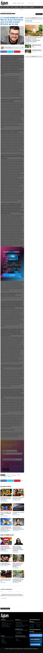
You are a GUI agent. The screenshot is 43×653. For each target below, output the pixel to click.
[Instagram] (40, 3)
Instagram (39, 624)
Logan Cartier (3, 582)
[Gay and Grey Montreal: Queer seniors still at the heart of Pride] (18, 574)
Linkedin (32, 626)
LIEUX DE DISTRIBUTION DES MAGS (35, 630)
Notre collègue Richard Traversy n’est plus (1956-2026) (36, 45)
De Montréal (9, 13)
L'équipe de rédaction (4, 565)
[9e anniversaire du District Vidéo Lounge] (6, 558)
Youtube (32, 627)
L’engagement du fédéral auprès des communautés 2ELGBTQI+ (18, 528)
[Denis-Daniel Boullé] (2, 48)
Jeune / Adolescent (4, 476)
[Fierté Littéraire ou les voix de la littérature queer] (6, 507)
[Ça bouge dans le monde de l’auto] (18, 507)
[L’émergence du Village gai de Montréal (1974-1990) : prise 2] (6, 492)
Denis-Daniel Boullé (8, 47)
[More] (22, 52)
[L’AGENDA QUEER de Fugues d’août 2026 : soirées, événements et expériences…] (6, 541)
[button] (41, 7)
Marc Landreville (16, 582)
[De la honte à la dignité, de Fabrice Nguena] (18, 492)
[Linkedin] (30, 626)
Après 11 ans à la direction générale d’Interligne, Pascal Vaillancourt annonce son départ (18, 548)
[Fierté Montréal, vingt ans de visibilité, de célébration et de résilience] (18, 558)
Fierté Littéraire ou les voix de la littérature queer (5, 513)
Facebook (32, 624)
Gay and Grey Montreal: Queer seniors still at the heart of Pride (18, 580)
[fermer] (23, 247)
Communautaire (3, 13)
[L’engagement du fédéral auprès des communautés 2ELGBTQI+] (18, 522)
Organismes (10, 476)
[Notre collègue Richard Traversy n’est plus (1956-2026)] (28, 46)
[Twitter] (41, 3)
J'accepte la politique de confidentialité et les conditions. (11, 270)
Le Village (13, 13)
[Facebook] (38, 3)
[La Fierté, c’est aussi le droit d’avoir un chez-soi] (6, 574)
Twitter (39, 626)
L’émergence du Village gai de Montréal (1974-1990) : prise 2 (5, 498)
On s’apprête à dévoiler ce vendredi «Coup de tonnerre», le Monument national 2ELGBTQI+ (33, 39)
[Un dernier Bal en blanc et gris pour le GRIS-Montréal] (28, 51)
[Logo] (7, 3)
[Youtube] (30, 628)
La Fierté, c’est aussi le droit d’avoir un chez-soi (5, 580)
